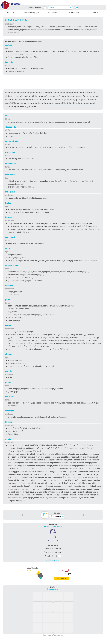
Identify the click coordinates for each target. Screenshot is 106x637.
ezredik (8, 371)
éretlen (8, 325)
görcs (7, 300)
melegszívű (10, 192)
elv (6, 116)
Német (59, 527)
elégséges (10, 411)
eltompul (9, 354)
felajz (7, 248)
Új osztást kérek (53, 589)
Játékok (95, 12)
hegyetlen (9, 285)
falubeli (8, 422)
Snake (57, 513)
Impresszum (47, 635)
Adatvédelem (58, 635)
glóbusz (8, 382)
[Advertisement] (53, 82)
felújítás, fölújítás (12, 265)
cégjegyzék (10, 237)
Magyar (47, 527)
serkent (8, 45)
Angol (53, 527)
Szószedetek (74, 12)
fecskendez (10, 175)
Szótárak (10, 12)
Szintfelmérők (53, 12)
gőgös (8, 439)
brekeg (8, 203)
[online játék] (57, 516)
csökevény (10, 152)
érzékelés (9, 397)
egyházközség (11, 141)
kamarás (9, 62)
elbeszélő (10, 127)
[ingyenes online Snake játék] (44, 515)
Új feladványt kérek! (53, 560)
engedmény (10, 164)
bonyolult (9, 217)
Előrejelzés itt (61, 578)
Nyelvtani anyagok (31, 12)
